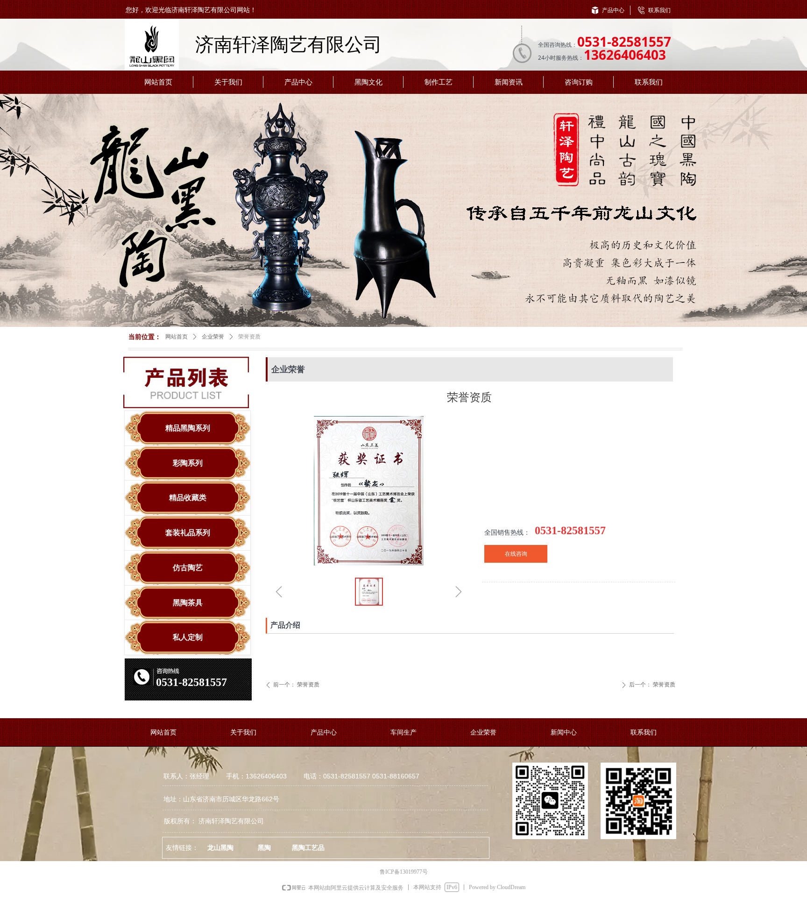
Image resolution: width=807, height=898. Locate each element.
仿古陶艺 (188, 568)
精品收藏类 (187, 498)
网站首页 (176, 336)
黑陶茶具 (188, 603)
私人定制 (188, 637)
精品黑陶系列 (187, 428)
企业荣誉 (213, 336)
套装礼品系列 (187, 533)
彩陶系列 (188, 463)
